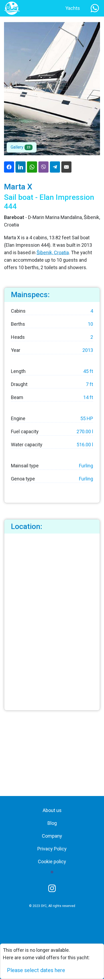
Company (52, 836)
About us (52, 810)
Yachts (72, 8)
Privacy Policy (52, 848)
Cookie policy (52, 861)
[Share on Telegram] (55, 167)
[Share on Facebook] (9, 167)
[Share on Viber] (43, 167)
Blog (52, 823)
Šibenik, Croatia (53, 252)
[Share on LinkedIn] (20, 167)
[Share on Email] (66, 167)
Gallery (20, 147)
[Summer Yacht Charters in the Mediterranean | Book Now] (12, 8)
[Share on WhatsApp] (32, 167)
